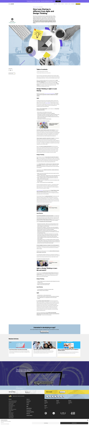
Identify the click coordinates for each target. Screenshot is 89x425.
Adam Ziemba (12, 21)
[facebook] (9, 70)
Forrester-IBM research (40, 190)
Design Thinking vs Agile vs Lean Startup (42, 71)
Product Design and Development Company (13, 22)
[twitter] (12, 70)
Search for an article (11, 73)
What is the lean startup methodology (49, 93)
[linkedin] (11, 70)
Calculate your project (44, 331)
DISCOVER (58, 1)
